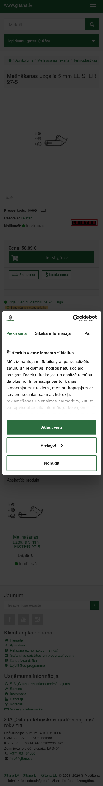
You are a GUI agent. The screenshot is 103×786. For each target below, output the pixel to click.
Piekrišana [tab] (16, 333)
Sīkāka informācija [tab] (53, 333)
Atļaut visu (51, 427)
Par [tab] (87, 333)
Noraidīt (51, 463)
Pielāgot (48, 445)
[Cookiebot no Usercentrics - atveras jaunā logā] (73, 318)
